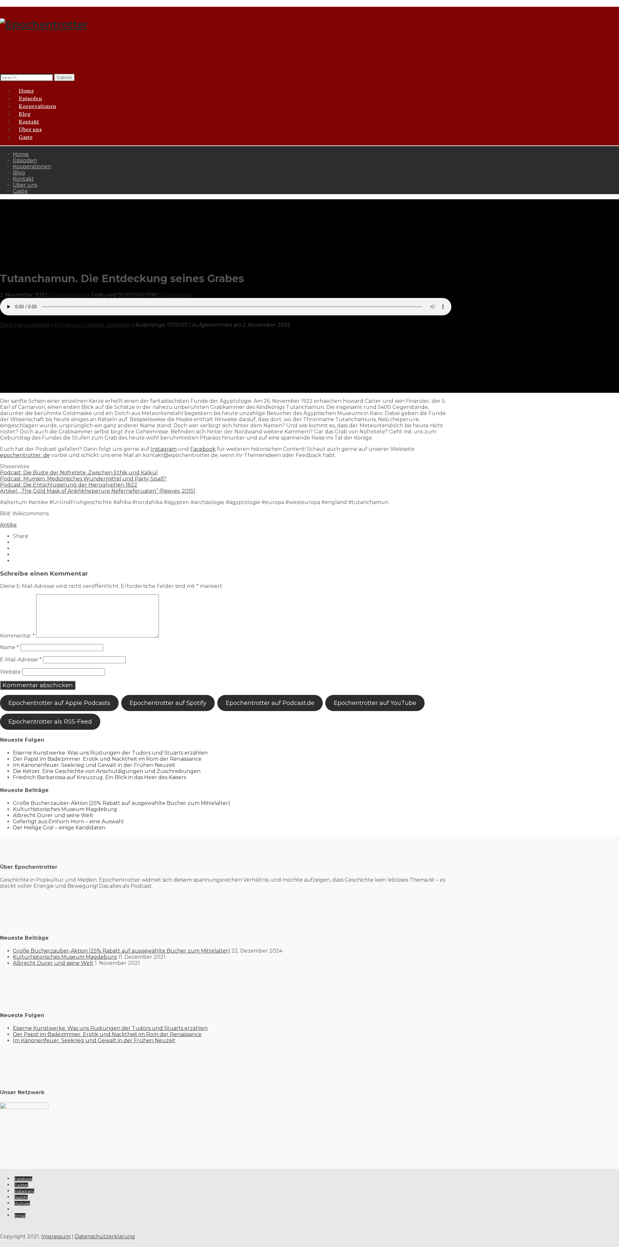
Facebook (203, 449)
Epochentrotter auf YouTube (375, 703)
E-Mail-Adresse (21, 660)
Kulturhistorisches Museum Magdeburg (65, 809)
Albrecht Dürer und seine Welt (53, 815)
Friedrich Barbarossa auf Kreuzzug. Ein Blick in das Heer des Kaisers (99, 777)
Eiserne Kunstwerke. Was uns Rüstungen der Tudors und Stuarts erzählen (110, 753)
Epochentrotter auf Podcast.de (270, 703)
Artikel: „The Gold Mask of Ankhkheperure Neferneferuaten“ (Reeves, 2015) (97, 491)
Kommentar (17, 636)
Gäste (26, 136)
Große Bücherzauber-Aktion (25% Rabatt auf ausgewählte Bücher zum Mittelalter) (121, 803)
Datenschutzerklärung (105, 1236)
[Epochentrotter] (44, 24)
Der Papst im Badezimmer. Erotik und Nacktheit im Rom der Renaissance (107, 759)
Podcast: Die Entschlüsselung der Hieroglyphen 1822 (68, 485)
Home (21, 154)
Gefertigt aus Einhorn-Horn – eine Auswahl (68, 821)
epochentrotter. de (25, 455)
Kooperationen (37, 105)
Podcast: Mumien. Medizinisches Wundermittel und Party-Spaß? (83, 479)
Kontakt (23, 179)
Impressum (56, 1236)
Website (10, 672)
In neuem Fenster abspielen (94, 325)
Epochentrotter (69, 295)
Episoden (25, 160)
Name (9, 647)
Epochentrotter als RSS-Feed (50, 721)
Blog (19, 173)
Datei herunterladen (27, 325)
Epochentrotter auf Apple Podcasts (59, 703)
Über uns (25, 185)
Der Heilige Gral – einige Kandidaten (59, 828)
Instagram (164, 449)
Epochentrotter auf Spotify (168, 703)
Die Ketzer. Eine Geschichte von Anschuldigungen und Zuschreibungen (107, 771)
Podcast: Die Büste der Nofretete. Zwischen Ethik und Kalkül (79, 473)
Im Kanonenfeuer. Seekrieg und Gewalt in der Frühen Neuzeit (94, 765)
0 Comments (174, 295)
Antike (8, 525)
